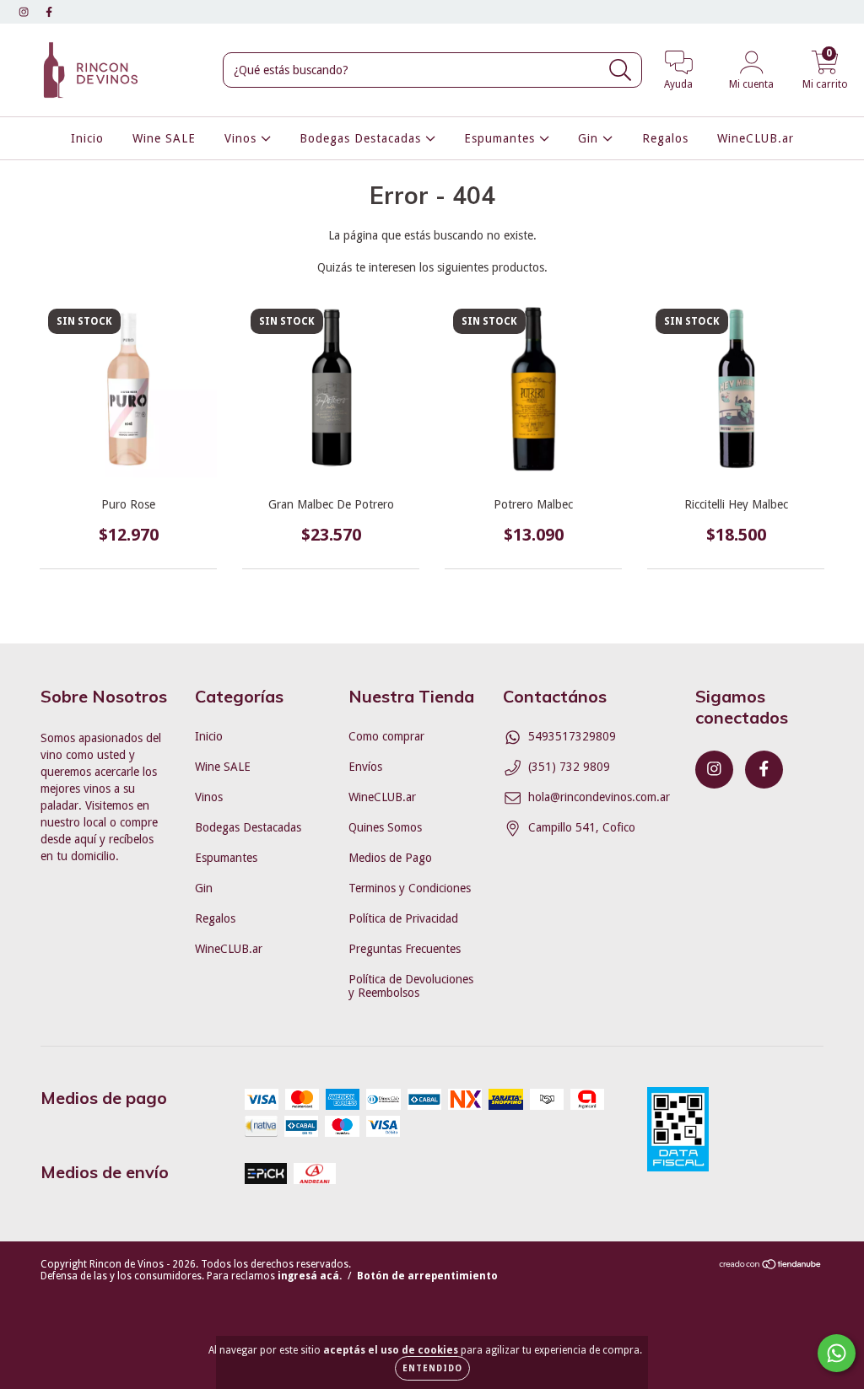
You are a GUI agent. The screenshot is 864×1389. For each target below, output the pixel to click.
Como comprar (386, 736)
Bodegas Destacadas (362, 138)
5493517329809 (572, 736)
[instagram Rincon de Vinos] (25, 12)
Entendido (432, 1368)
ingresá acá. (310, 1276)
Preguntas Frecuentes (404, 949)
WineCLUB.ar (755, 138)
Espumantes (501, 138)
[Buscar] (620, 70)
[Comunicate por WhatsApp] (837, 1353)
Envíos (365, 766)
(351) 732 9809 (569, 766)
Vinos (242, 138)
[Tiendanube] (771, 1267)
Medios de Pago (390, 857)
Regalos (665, 138)
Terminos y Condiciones (409, 888)
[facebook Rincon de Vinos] (49, 12)
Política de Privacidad (403, 918)
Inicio (87, 138)
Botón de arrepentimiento (427, 1276)
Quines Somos (385, 827)
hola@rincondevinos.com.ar (599, 797)
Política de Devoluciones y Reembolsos (410, 985)
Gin (590, 138)
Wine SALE (164, 138)
